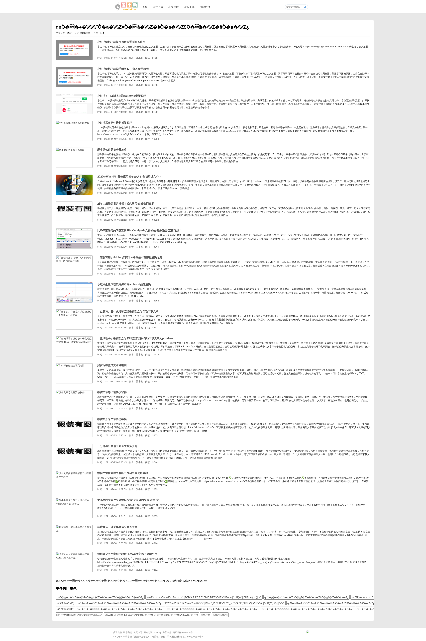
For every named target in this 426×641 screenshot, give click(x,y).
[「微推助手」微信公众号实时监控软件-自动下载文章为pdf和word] (74, 355)
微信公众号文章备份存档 (112, 419)
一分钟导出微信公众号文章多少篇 (117, 446)
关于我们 (117, 632)
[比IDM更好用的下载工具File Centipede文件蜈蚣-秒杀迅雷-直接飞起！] (74, 247)
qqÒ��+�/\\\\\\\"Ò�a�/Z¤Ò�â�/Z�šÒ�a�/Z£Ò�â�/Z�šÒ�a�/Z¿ (330, 603)
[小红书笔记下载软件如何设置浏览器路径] (74, 59)
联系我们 (127, 632)
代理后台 (205, 7)
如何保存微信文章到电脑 (112, 365)
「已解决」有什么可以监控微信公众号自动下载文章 (128, 311)
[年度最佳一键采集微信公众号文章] (74, 544)
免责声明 (137, 632)
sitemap (157, 632)
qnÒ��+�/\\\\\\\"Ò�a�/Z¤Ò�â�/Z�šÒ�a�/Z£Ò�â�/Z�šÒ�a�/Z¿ (120, 609)
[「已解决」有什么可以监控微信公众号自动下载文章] (74, 328)
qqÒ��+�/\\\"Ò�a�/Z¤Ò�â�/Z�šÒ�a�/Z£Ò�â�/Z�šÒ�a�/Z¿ (306, 597)
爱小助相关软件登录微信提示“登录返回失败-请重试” (128, 500)
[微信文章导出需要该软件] (74, 409)
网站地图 (148, 632)
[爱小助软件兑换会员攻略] (74, 166)
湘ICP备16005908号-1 (183, 632)
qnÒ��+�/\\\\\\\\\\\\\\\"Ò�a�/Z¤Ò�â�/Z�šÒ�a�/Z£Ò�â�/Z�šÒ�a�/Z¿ (308, 609)
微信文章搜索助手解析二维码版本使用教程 (122, 473)
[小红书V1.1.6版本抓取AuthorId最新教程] (74, 112)
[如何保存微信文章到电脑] (74, 382)
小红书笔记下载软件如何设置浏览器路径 (121, 42)
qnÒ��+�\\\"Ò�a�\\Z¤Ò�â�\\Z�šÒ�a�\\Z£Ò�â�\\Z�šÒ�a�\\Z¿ (100, 597)
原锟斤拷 (205, 614)
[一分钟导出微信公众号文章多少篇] (74, 463)
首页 (145, 7)
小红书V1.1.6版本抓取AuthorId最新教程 (121, 95)
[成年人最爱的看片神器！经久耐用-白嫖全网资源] (74, 220)
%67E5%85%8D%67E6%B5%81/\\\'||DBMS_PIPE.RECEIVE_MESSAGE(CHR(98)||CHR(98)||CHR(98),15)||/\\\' (204, 597)
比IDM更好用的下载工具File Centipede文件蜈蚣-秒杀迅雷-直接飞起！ (139, 230)
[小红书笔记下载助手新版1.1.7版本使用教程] (74, 86)
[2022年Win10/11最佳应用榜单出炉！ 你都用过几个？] (74, 193)
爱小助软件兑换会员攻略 (112, 149)
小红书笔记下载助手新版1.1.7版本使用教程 (123, 69)
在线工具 (189, 7)
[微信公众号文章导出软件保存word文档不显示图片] (74, 571)
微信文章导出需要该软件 (112, 392)
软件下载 (158, 7)
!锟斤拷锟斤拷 (220, 614)
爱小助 (128, 636)
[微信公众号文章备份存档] (74, 436)
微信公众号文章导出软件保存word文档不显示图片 (127, 554)
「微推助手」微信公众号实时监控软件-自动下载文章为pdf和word (136, 338)
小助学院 (173, 7)
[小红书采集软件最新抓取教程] (74, 139)
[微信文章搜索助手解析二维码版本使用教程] (74, 490)
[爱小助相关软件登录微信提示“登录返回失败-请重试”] (74, 517)
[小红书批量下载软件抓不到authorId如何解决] (74, 301)
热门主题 (167, 632)
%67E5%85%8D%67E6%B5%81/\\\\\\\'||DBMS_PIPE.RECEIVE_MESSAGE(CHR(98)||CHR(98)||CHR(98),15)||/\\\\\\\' (224, 603)
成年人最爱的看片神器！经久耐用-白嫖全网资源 (125, 203)
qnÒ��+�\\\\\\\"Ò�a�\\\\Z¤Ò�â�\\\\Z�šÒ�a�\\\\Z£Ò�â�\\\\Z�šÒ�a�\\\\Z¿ (113, 580)
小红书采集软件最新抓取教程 (114, 122)
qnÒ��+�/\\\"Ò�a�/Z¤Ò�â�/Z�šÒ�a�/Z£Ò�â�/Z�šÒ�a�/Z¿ (119, 603)
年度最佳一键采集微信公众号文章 (117, 527)
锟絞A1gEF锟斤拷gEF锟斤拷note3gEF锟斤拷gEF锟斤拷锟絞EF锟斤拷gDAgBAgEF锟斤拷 (151, 614)
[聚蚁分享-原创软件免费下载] (126, 6)
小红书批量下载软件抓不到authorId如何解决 (124, 284)
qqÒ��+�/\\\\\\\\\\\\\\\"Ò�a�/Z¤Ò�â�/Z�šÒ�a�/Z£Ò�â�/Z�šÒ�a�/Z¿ (213, 609)
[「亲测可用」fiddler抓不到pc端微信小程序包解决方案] (74, 274)
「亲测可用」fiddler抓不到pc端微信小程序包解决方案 (129, 257)
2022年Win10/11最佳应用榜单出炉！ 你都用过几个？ (129, 176)
